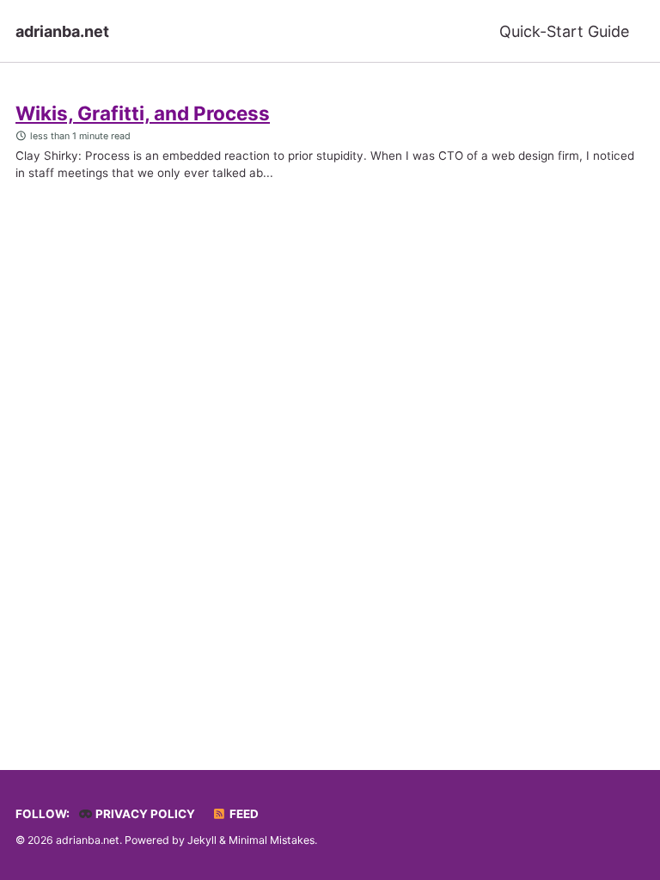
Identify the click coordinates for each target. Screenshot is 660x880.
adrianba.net (62, 31)
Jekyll (202, 840)
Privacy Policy (144, 814)
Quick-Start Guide (564, 31)
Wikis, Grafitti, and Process (142, 113)
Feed (243, 814)
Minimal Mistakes (272, 840)
